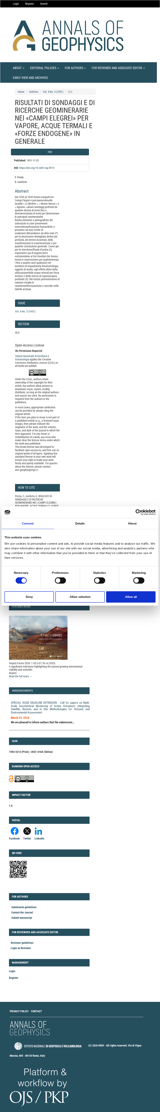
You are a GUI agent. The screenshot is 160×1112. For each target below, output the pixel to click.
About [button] (17, 68)
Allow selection (80, 596)
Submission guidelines (23, 907)
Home (21, 91)
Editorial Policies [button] (43, 68)
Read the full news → (20, 676)
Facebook (14, 838)
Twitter (27, 838)
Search (44, 3)
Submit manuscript (21, 917)
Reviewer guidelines (22, 942)
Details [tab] (80, 523)
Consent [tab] (28, 523)
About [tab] (132, 523)
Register (29, 3)
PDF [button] (50, 152)
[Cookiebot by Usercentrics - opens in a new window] (138, 512)
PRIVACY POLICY (19, 1011)
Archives (33, 91)
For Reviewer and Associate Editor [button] (117, 68)
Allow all (131, 596)
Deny (29, 596)
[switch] (60, 580)
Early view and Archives (30, 78)
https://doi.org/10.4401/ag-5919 (36, 167)
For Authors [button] (74, 68)
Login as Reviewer (21, 948)
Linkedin (39, 838)
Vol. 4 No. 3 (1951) (53, 91)
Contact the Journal (22, 912)
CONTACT (36, 1011)
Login (16, 3)
